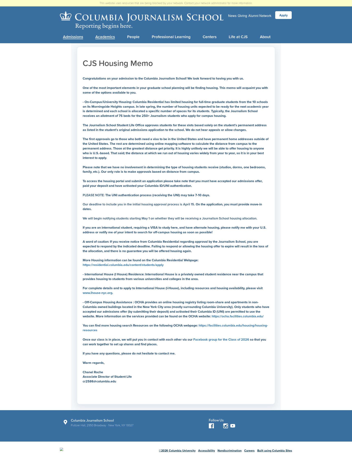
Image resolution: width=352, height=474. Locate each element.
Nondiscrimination (230, 450)
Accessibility (206, 450)
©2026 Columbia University (177, 450)
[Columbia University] (93, 453)
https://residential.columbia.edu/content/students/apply (123, 265)
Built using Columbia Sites (274, 450)
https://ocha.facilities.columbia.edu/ (238, 316)
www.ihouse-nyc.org (97, 293)
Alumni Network (259, 15)
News (232, 15)
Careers (249, 450)
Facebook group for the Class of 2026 (221, 340)
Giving (242, 15)
